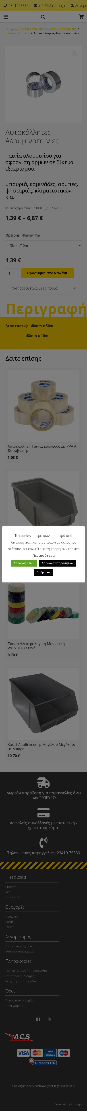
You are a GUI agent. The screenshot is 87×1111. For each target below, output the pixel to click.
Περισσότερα (44, 555)
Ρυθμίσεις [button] (43, 572)
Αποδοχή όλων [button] (24, 563)
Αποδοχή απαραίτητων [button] (57, 563)
